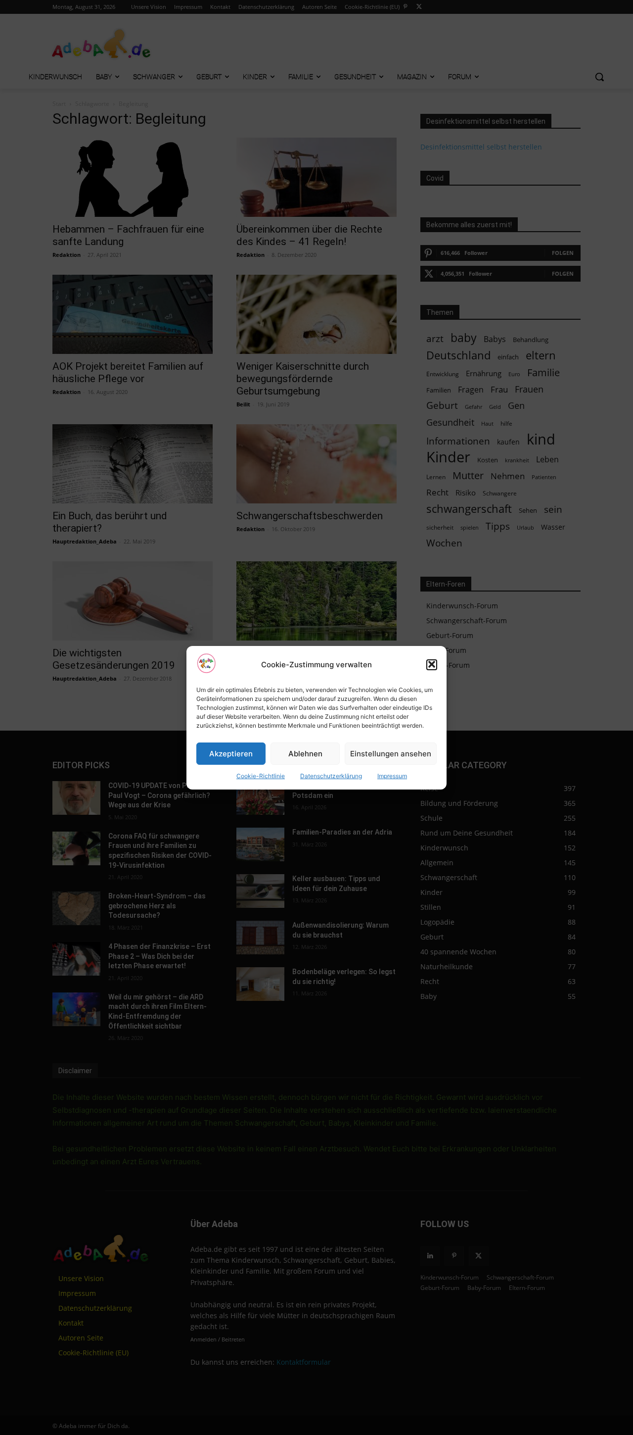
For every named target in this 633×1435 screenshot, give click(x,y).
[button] (432, 664)
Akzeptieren (231, 753)
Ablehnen (305, 753)
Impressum (392, 776)
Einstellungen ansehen (390, 753)
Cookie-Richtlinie (260, 776)
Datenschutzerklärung (331, 776)
